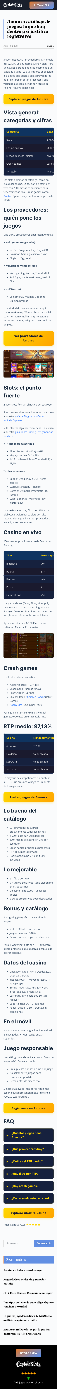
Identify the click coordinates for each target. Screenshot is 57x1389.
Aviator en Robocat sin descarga (22, 1270)
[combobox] (18, 1243)
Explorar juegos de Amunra (28, 99)
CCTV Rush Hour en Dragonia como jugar (28, 1293)
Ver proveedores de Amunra (28, 338)
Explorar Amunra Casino (28, 1213)
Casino (50, 46)
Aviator (7, 196)
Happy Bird (16, 705)
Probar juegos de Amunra (28, 797)
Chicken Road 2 (36, 697)
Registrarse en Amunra (28, 1108)
